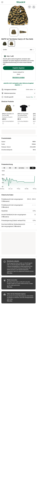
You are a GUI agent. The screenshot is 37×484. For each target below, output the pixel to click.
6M (15, 168)
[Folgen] (13, 106)
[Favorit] (29, 7)
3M (10, 168)
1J (27, 168)
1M (4, 168)
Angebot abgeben (19, 68)
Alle (33, 168)
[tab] (14, 32)
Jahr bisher (21, 168)
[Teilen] (34, 7)
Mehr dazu (20, 273)
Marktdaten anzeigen (18, 77)
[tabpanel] (18, 15)
